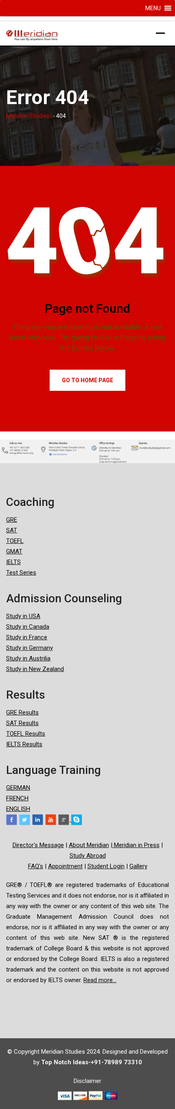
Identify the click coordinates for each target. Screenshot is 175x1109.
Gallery (138, 866)
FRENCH (17, 798)
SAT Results (22, 723)
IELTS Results (24, 744)
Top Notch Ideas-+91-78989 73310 (91, 1062)
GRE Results (22, 712)
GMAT (14, 551)
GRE (11, 519)
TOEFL (15, 541)
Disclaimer (87, 1081)
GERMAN (18, 787)
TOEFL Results (25, 733)
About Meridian (89, 845)
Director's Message (38, 845)
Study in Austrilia (28, 658)
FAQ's (35, 866)
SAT (11, 530)
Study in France (26, 637)
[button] (153, 8)
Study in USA (23, 616)
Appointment (65, 866)
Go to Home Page (87, 380)
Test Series (21, 572)
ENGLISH (18, 809)
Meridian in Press (136, 845)
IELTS (13, 562)
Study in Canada (27, 626)
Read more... (99, 980)
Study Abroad (88, 855)
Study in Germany (29, 647)
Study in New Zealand (35, 669)
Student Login (106, 866)
